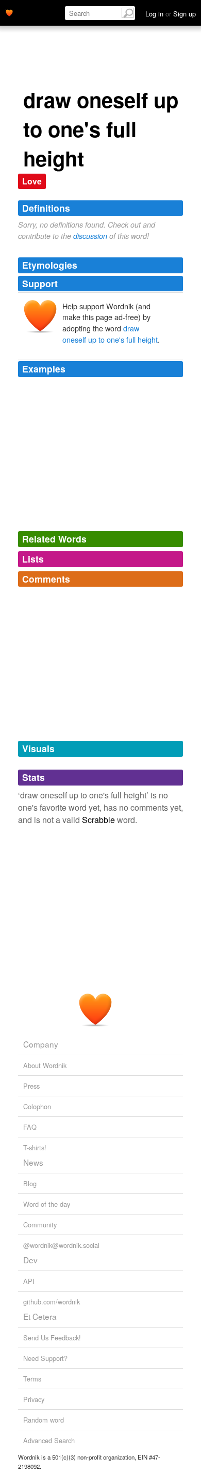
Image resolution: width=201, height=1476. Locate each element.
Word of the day (46, 1204)
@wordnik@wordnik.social (61, 1245)
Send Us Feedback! (52, 1337)
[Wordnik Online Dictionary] (9, 11)
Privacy (33, 1399)
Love (32, 181)
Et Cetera (40, 1316)
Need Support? (45, 1358)
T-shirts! (34, 1147)
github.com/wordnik (51, 1301)
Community (40, 1224)
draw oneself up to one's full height (110, 334)
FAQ (30, 1127)
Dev (30, 1259)
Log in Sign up (170, 13)
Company (40, 1044)
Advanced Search (49, 1440)
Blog (30, 1183)
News (33, 1162)
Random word (43, 1420)
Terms (32, 1379)
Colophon (37, 1106)
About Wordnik (44, 1065)
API (29, 1281)
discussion (90, 236)
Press (31, 1086)
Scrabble (98, 820)
